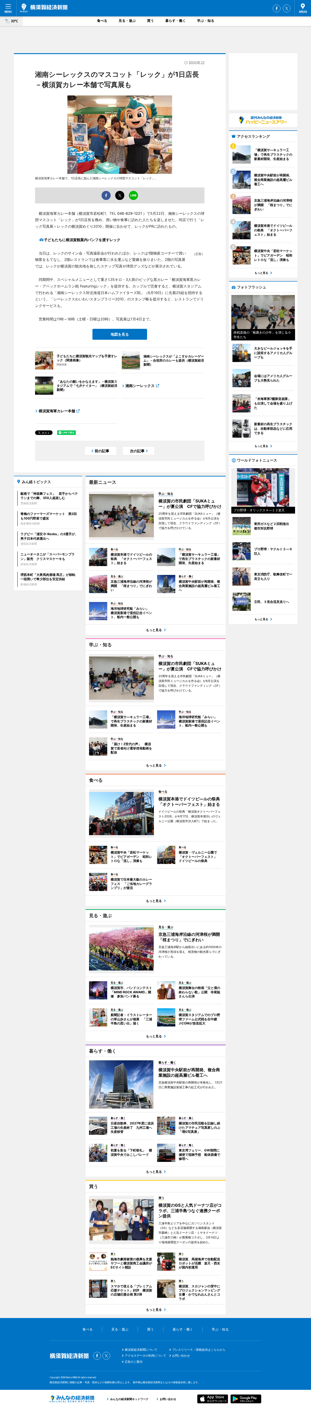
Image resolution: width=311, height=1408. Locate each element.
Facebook (276, 8)
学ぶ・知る (205, 20)
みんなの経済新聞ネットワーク (72, 1399)
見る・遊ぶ (127, 20)
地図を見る (120, 334)
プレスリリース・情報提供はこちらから (198, 1349)
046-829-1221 (129, 213)
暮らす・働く (175, 20)
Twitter (287, 8)
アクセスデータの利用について (145, 1355)
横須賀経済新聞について (141, 1349)
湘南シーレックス (140, 385)
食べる (102, 20)
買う (150, 20)
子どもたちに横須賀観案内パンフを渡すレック (82, 239)
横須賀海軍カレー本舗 (57, 411)
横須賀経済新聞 (43, 7)
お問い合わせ (181, 1355)
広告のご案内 (134, 1361)
